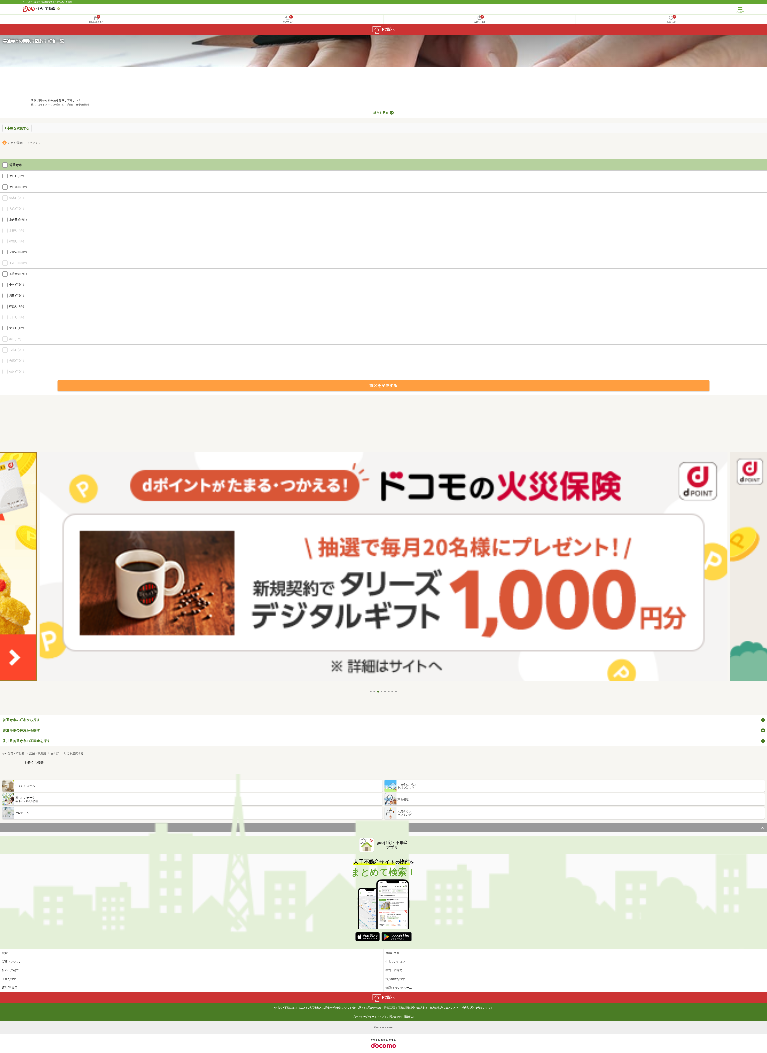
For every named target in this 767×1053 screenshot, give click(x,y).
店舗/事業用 (9, 987)
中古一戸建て (393, 970)
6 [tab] (389, 692)
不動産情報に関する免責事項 (412, 1007)
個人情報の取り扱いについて (444, 1007)
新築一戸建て (10, 970)
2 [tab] (375, 692)
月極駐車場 (392, 953)
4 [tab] (382, 692)
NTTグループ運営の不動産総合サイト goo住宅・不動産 (47, 2)
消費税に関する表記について (476, 1007)
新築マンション (12, 961)
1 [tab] (371, 692)
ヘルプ (381, 1016)
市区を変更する (18, 128)
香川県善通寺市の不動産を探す (26, 741)
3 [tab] (378, 692)
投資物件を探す (395, 979)
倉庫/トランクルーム (398, 987)
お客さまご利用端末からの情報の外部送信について (324, 1007)
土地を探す (9, 979)
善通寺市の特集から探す (21, 730)
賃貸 (5, 953)
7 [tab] (392, 692)
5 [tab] (385, 692)
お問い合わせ (393, 1016)
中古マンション (395, 961)
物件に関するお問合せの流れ (366, 1007)
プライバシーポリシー (363, 1016)
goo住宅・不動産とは (284, 1007)
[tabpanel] (383, 570)
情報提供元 (389, 1007)
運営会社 (408, 1016)
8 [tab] (396, 692)
